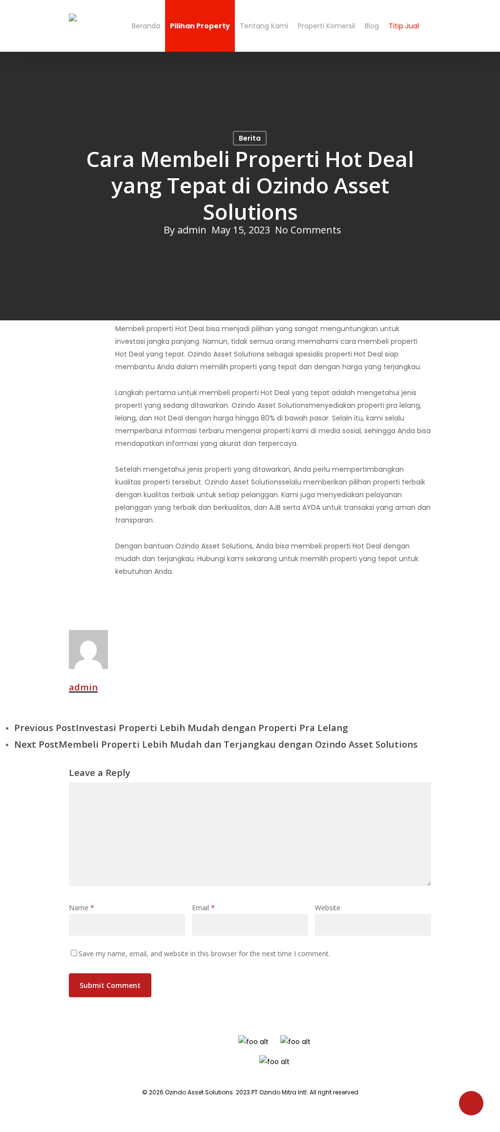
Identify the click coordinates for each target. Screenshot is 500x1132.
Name (81, 907)
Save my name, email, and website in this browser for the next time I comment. (204, 953)
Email (203, 907)
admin (192, 229)
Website (327, 907)
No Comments (308, 229)
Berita (250, 138)
